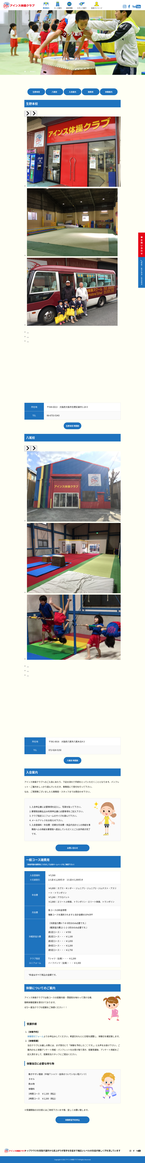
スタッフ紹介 (82, 8)
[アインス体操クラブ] (19, 5)
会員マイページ (96, 8)
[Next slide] (34, 114)
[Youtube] (136, 6)
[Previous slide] (27, 114)
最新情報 (69, 8)
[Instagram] (124, 6)
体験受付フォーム (35, 1036)
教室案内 (46, 8)
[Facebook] (129, 6)
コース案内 (58, 8)
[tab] (28, 337)
